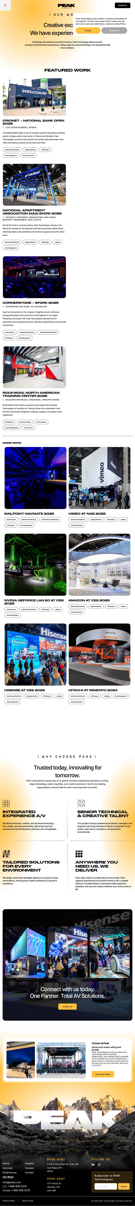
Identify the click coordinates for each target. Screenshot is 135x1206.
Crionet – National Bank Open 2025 (33, 122)
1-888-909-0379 (17, 1186)
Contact (29, 1172)
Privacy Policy (9, 1201)
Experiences (10, 1172)
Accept (88, 30)
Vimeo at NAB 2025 (87, 514)
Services (8, 1168)
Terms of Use (27, 1201)
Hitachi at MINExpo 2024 (92, 690)
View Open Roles (102, 1074)
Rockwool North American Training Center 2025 (31, 394)
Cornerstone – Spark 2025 (31, 303)
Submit (124, 1186)
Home (6, 1163)
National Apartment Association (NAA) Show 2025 (32, 212)
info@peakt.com (12, 1182)
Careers (29, 1168)
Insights (29, 1163)
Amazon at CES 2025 (89, 600)
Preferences (114, 30)
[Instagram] (99, 1164)
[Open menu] (5, 5)
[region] (101, 24)
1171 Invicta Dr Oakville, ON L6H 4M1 (54, 1187)
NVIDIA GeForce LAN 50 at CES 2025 (34, 602)
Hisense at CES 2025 (24, 690)
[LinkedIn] (93, 1164)
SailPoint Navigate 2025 (29, 514)
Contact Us (122, 5)
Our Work (8, 1177)
